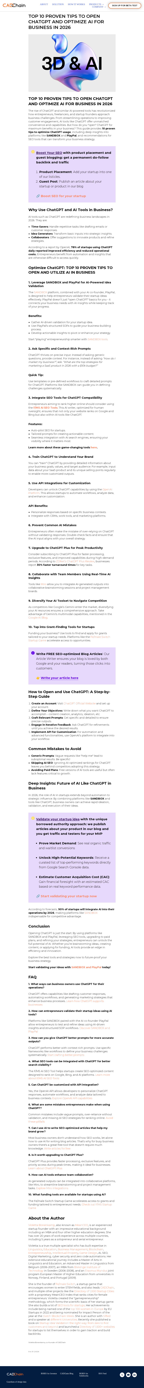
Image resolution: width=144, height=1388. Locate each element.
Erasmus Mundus (96, 1270)
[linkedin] (134, 1376)
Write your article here (59, 678)
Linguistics (35, 1249)
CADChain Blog (66, 1373)
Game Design (88, 1252)
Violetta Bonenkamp (41, 1225)
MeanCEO (81, 1225)
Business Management (73, 1249)
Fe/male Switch (65, 1284)
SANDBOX (40, 292)
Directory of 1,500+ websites (97, 1326)
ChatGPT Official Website (80, 703)
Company (98, 7)
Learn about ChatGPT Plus (45, 1168)
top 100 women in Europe (87, 1309)
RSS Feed (102, 1373)
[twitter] (122, 1376)
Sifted (107, 1316)
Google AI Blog (37, 617)
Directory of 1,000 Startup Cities (94, 1291)
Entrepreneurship (39, 1252)
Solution (58, 4)
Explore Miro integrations (52, 1188)
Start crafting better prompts (66, 1055)
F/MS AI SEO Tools (45, 407)
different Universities (63, 1319)
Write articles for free (57, 1148)
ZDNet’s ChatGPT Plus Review (75, 561)
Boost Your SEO (49, 153)
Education (50, 1249)
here (94, 447)
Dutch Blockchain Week (58, 1316)
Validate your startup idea (58, 819)
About (44, 4)
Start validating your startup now (69, 896)
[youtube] (128, 1376)
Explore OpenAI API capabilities (72, 1098)
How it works (76, 4)
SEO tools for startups (71, 1305)
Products (95, 4)
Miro (43, 584)
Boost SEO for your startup (63, 196)
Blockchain (96, 1249)
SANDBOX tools (98, 339)
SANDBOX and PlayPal (86, 967)
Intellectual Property (65, 1252)
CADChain (107, 1287)
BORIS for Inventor (49, 1373)
